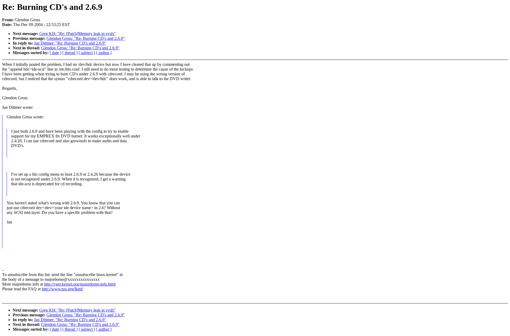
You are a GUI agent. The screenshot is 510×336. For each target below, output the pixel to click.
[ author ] (104, 52)
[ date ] (55, 52)
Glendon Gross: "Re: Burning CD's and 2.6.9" (85, 38)
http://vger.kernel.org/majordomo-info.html (80, 284)
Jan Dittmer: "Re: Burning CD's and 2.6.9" (70, 43)
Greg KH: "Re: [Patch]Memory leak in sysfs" (77, 33)
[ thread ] (70, 52)
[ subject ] (87, 52)
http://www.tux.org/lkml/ (62, 289)
